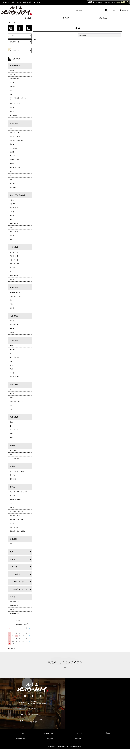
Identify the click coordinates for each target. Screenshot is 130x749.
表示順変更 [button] (83, 35)
